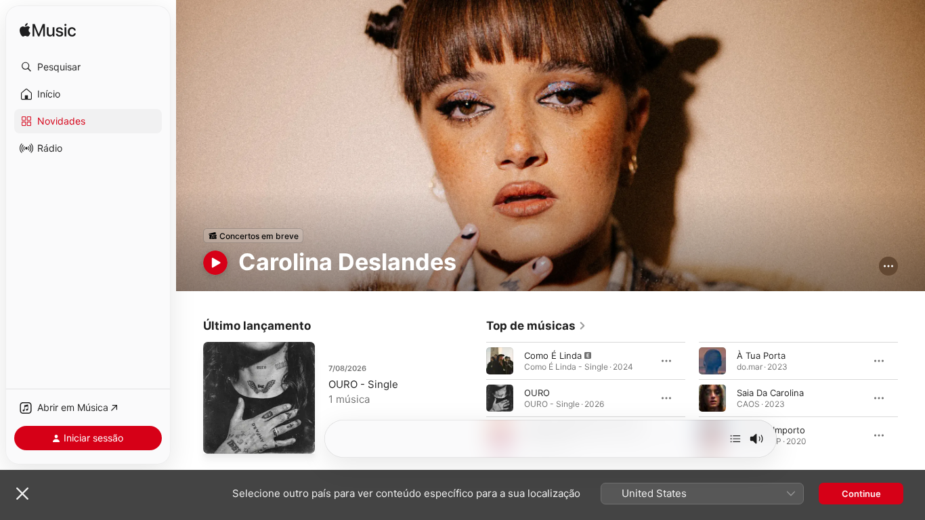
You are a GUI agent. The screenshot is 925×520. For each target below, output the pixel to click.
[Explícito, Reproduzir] (499, 360)
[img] (48, 31)
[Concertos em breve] (253, 235)
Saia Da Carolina (770, 392)
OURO (537, 392)
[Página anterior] (472, 398)
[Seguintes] (735, 438)
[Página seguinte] (911, 398)
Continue (861, 493)
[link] (536, 325)
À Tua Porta (761, 355)
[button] (88, 67)
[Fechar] (22, 494)
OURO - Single (363, 384)
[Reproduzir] (215, 263)
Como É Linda (553, 355)
